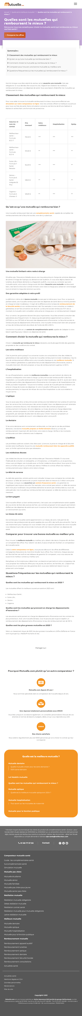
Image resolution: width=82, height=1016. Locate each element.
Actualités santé (11, 966)
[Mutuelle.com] (14, 4)
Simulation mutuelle (13, 868)
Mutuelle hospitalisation (19, 800)
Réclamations (9, 986)
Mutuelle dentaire (16, 763)
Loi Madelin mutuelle (17, 777)
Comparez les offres (15, 35)
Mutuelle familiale (11, 884)
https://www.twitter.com (63, 844)
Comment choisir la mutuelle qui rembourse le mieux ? (33, 63)
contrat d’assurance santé (45, 483)
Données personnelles (12, 983)
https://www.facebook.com (60, 844)
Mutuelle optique (16, 789)
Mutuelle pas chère (12, 872)
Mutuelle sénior (11, 880)
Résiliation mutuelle (13, 895)
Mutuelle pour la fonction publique (24, 811)
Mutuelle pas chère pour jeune (17, 887)
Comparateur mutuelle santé (17, 856)
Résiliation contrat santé (14, 907)
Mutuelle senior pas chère (15, 891)
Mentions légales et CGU (13, 979)
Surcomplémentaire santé (15, 864)
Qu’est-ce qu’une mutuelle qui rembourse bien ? (30, 59)
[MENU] (76, 4)
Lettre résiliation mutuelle (15, 915)
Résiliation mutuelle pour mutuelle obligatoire (24, 911)
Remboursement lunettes (15, 947)
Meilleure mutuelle (12, 919)
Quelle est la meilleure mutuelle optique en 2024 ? (31, 793)
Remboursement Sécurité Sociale (18, 958)
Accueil (6, 12)
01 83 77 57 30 (27, 843)
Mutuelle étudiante (12, 877)
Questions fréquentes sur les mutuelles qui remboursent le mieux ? (38, 71)
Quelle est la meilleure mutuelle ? (23, 12)
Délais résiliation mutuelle (15, 904)
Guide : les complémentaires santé (19, 860)
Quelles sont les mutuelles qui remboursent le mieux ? (33, 783)
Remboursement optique (15, 951)
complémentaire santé (45, 213)
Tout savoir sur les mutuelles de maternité (27, 803)
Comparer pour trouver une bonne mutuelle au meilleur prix (35, 67)
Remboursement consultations (17, 962)
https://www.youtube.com (67, 844)
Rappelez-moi (48, 1013)
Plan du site (8, 989)
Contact (46, 843)
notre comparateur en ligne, (23, 550)
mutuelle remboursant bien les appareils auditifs (55, 446)
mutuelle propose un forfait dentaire (36, 429)
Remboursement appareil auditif (18, 943)
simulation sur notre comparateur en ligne (22, 104)
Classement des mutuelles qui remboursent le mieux (33, 55)
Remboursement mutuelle (16, 939)
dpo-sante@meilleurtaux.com (57, 836)
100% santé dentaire (19, 770)
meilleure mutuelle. (64, 360)
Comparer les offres (30, 1013)
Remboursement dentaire (15, 954)
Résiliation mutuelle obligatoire (17, 900)
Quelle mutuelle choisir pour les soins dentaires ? (30, 767)
